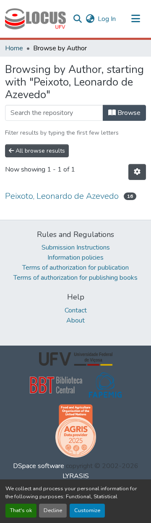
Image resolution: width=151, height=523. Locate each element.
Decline (53, 510)
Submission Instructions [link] (76, 247)
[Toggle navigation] (136, 19)
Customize (87, 510)
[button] (35, 18)
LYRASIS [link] (75, 476)
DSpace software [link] (38, 466)
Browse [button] (128, 112)
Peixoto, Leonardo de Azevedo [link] (62, 196)
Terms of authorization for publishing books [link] (75, 277)
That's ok (21, 510)
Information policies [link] (75, 257)
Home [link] (14, 48)
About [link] (75, 320)
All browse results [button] (39, 151)
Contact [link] (76, 310)
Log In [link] (107, 18)
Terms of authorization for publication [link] (75, 267)
